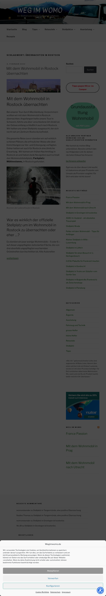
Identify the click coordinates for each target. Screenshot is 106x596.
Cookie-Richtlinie (42, 592)
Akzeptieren (53, 571)
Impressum (66, 592)
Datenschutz (55, 592)
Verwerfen (53, 578)
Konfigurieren (53, 586)
